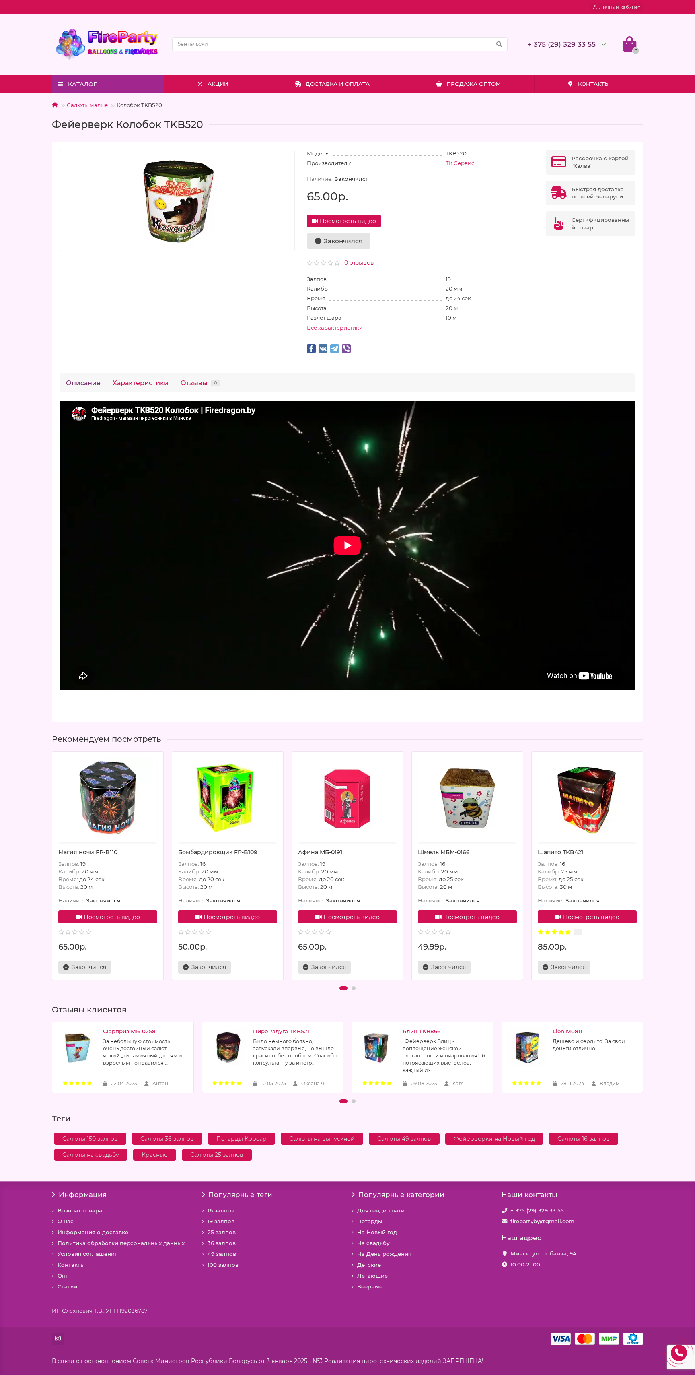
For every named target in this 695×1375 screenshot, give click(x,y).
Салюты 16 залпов (583, 1138)
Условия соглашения (88, 1254)
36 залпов (222, 1243)
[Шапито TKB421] (587, 798)
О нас (66, 1221)
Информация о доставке (93, 1232)
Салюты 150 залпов (90, 1138)
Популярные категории (401, 1195)
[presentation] (53, 866)
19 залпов (221, 1221)
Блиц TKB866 (421, 1031)
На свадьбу (373, 1243)
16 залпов (221, 1210)
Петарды (369, 1221)
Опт (63, 1275)
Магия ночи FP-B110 (87, 852)
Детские (369, 1264)
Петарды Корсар (241, 1138)
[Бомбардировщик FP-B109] (227, 798)
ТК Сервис (460, 163)
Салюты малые (87, 105)
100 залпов (223, 1264)
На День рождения (384, 1254)
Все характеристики (335, 327)
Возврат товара (80, 1210)
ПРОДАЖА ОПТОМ (473, 84)
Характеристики (141, 383)
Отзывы (199, 383)
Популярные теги (240, 1195)
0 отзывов (359, 262)
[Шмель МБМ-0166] (467, 798)
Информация (83, 1195)
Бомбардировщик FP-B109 (217, 852)
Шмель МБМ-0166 (444, 852)
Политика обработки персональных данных (121, 1243)
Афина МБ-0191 (320, 852)
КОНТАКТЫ (594, 84)
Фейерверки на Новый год (494, 1138)
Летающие (372, 1275)
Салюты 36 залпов (167, 1138)
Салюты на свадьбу (90, 1154)
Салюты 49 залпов (404, 1138)
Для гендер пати (381, 1210)
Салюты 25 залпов (216, 1154)
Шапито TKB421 (560, 852)
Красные (155, 1154)
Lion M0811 (567, 1031)
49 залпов (222, 1254)
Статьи (67, 1286)
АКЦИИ (218, 84)
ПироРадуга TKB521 (281, 1031)
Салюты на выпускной (322, 1138)
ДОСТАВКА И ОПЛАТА (338, 84)
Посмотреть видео (347, 221)
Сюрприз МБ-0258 (129, 1031)
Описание (83, 383)
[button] (343, 988)
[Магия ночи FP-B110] (107, 798)
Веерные (369, 1286)
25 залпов (222, 1232)
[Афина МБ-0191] (347, 798)
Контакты (71, 1264)
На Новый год (377, 1232)
